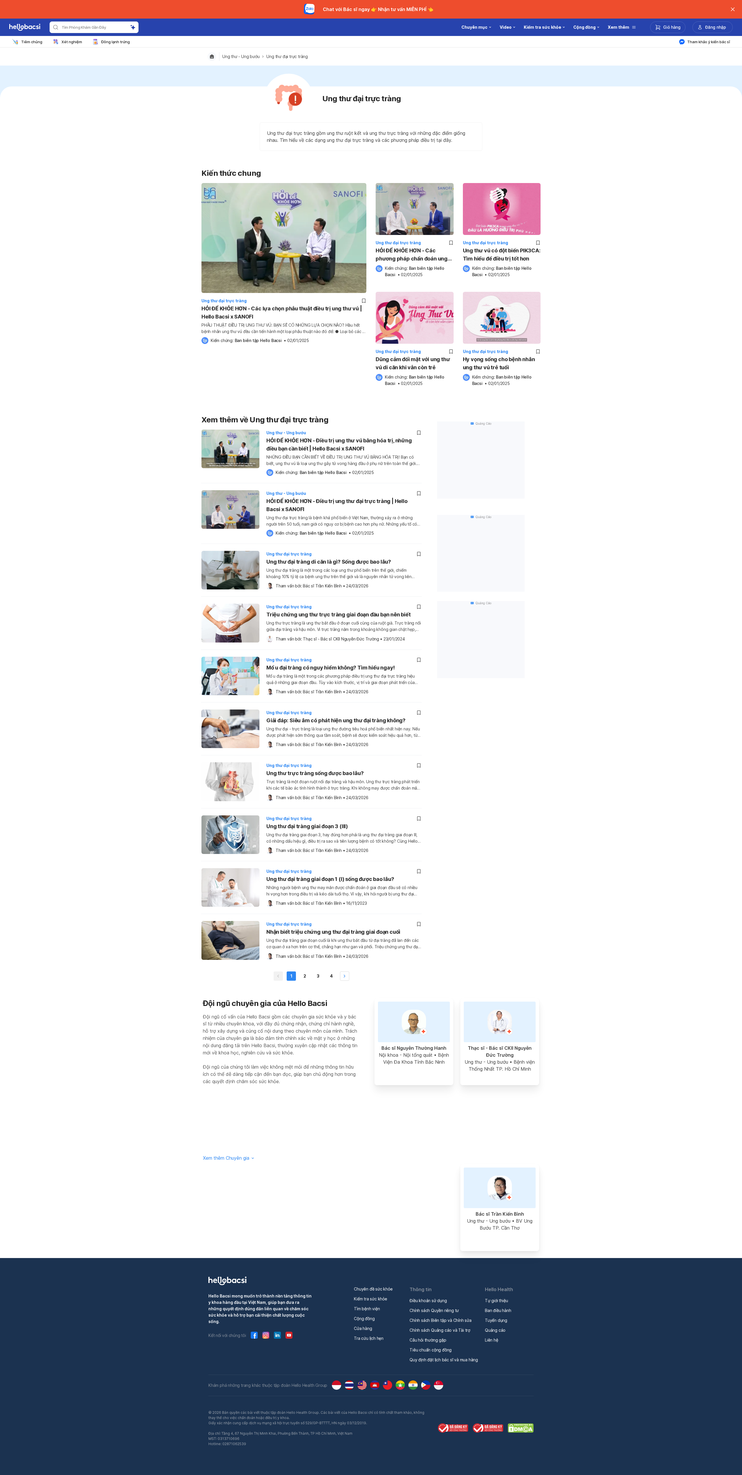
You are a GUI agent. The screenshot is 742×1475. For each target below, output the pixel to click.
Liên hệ (491, 1340)
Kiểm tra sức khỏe (370, 1298)
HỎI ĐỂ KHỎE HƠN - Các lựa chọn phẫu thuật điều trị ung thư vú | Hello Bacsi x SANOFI (281, 312)
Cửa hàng (363, 1328)
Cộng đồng (364, 1318)
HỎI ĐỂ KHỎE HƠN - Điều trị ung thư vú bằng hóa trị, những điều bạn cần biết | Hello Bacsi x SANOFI (339, 444)
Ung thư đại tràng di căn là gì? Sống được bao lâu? (328, 562)
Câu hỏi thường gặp (428, 1340)
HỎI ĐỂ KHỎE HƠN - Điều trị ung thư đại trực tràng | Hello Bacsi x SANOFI (337, 505)
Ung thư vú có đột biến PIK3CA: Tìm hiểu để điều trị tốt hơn (502, 254)
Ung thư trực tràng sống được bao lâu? (315, 773)
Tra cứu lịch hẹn (368, 1338)
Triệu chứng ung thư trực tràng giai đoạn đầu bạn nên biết (338, 614)
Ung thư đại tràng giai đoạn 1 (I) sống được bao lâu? (330, 879)
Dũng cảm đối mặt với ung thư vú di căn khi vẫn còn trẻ (413, 363)
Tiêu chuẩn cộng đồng (431, 1349)
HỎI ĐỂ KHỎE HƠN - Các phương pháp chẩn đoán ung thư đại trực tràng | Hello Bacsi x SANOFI (414, 255)
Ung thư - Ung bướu (240, 57)
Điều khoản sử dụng (428, 1300)
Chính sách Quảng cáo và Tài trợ (440, 1330)
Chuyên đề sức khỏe (373, 1288)
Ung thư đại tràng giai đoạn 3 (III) (307, 826)
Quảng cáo (495, 1330)
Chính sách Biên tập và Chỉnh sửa (441, 1320)
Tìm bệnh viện (367, 1308)
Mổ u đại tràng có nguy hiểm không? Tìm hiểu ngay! (330, 668)
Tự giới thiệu (496, 1300)
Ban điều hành (498, 1310)
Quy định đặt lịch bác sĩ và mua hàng (444, 1359)
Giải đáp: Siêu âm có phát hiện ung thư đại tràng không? (335, 720)
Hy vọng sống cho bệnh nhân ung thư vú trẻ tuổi (499, 363)
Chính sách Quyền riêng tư (434, 1310)
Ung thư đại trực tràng (287, 57)
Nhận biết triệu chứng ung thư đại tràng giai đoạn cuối (333, 932)
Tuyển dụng (496, 1320)
